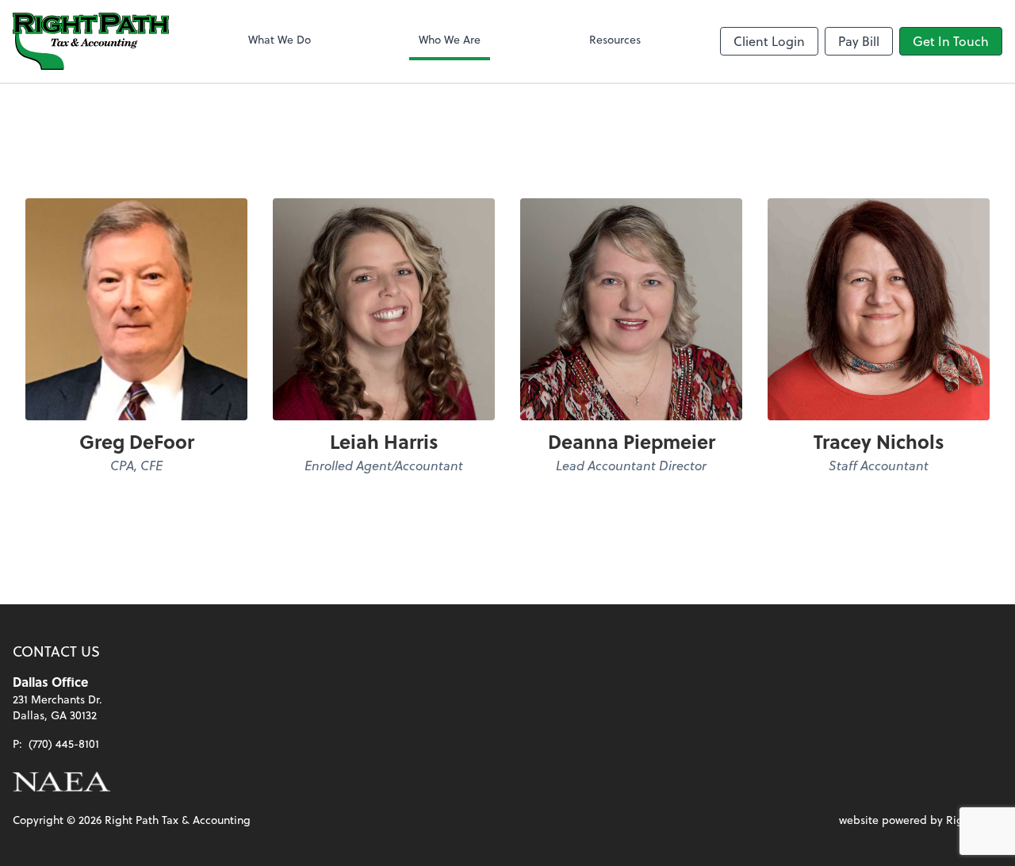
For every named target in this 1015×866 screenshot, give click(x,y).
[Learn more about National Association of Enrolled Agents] (62, 782)
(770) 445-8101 (64, 743)
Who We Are (450, 39)
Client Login (769, 41)
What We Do (279, 39)
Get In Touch (951, 41)
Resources (615, 39)
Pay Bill (858, 41)
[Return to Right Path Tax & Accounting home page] (91, 41)
